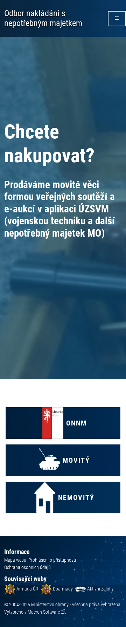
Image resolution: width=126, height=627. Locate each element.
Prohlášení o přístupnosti (52, 560)
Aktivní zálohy (100, 589)
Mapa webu (15, 560)
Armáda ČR (26, 589)
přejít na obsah (19, 5)
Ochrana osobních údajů (27, 567)
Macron (44, 612)
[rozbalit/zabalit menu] (117, 18)
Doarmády (62, 589)
